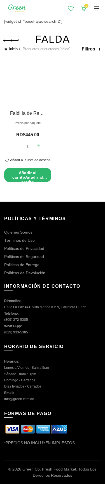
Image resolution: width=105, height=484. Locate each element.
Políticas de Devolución (24, 273)
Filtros (88, 49)
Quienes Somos (18, 232)
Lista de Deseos (71, 8)
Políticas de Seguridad (24, 256)
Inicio (13, 49)
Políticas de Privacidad (24, 248)
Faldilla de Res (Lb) (27, 113)
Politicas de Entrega (21, 264)
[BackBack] (11, 40)
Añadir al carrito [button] (27, 176)
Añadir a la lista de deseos (30, 160)
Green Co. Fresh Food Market (49, 469)
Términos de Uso (19, 240)
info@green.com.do (19, 399)
